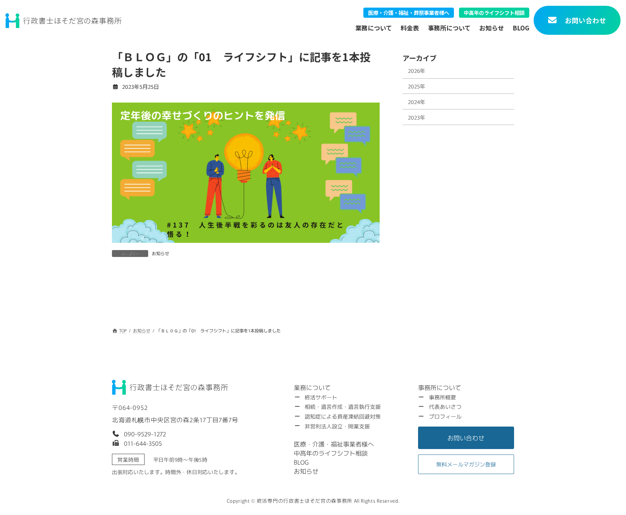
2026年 (416, 70)
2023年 (416, 117)
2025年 (416, 86)
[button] (139, 433)
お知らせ (160, 253)
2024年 (416, 101)
